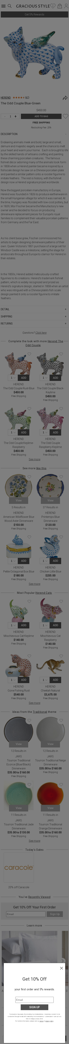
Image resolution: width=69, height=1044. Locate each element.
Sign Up (34, 1007)
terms (42, 1021)
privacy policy (49, 1021)
